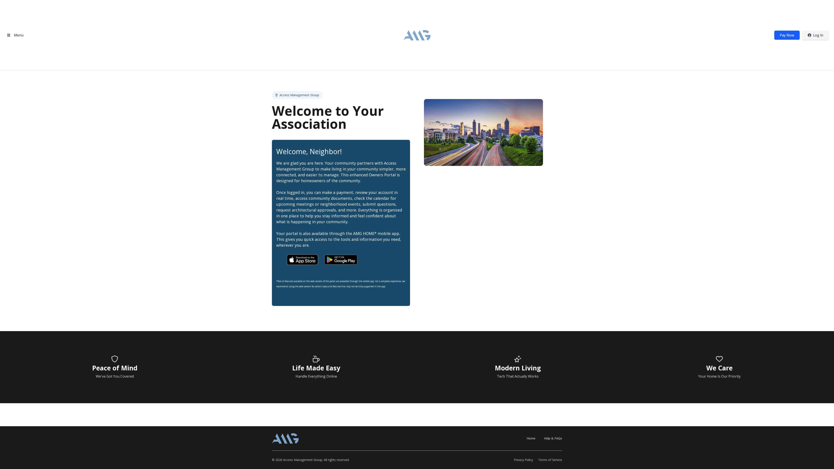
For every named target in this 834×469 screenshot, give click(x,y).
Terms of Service (550, 460)
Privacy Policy (523, 460)
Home (531, 438)
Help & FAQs (553, 438)
